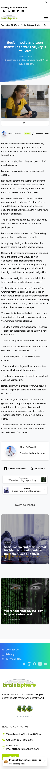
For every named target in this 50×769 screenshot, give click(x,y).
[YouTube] (13, 11)
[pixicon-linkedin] (40, 664)
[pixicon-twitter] (24, 664)
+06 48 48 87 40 (11, 25)
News (29, 56)
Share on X (40, 468)
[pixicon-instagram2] (29, 664)
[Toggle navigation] (46, 17)
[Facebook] (4, 11)
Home (21, 56)
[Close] (46, 2)
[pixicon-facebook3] (34, 664)
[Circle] (20, 708)
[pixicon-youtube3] (45, 664)
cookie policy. (19, 763)
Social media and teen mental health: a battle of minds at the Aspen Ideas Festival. (25, 550)
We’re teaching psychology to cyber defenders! (23, 612)
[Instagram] (22, 11)
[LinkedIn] (18, 11)
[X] (9, 11)
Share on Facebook (17, 468)
